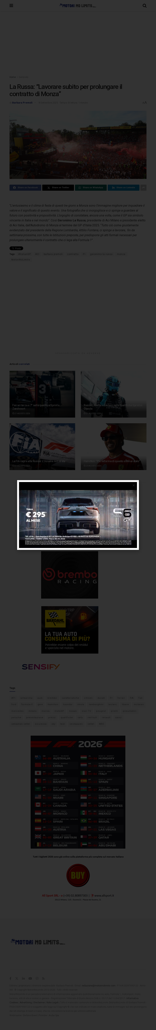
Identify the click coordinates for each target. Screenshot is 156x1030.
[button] (133, 485)
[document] (78, 515)
